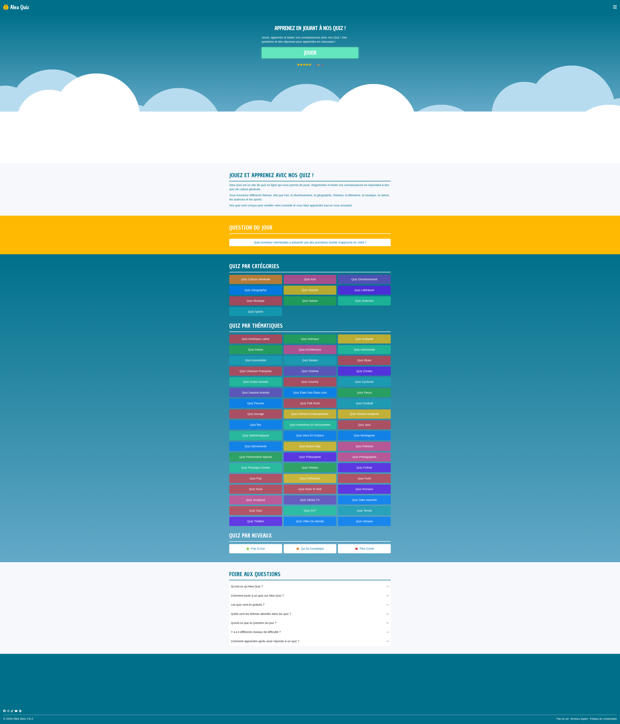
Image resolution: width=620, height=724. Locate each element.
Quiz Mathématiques (255, 435)
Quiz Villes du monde (310, 521)
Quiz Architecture (310, 349)
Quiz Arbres (255, 349)
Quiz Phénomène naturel (255, 457)
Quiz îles (255, 424)
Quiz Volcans (364, 521)
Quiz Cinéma (310, 371)
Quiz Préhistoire (310, 478)
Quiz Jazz (364, 424)
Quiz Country (309, 381)
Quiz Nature (310, 300)
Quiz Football (364, 403)
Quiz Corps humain (255, 381)
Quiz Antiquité (364, 339)
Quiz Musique (255, 300)
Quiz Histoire (310, 290)
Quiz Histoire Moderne (364, 414)
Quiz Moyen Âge (310, 446)
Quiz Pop (256, 478)
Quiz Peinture (364, 446)
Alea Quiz (19, 7)
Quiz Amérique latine (255, 339)
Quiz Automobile (255, 360)
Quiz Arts (310, 279)
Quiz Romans (364, 489)
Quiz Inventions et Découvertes (310, 424)
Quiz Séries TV (310, 500)
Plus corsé (367, 548)
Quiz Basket (310, 360)
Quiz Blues (364, 360)
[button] (310, 65)
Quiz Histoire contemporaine (310, 414)
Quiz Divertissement (364, 279)
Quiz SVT (310, 510)
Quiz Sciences (364, 300)
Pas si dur (258, 548)
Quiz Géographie (256, 290)
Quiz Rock (255, 489)
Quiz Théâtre (255, 521)
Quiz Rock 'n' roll (309, 489)
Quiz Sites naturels (364, 500)
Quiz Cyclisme (364, 381)
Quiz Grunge (255, 414)
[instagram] (8, 711)
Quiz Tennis (364, 510)
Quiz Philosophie (310, 457)
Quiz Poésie (364, 467)
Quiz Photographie (364, 457)
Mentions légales (579, 718)
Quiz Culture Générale (255, 279)
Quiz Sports (255, 311)
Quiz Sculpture (255, 500)
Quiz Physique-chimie (255, 467)
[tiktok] (12, 711)
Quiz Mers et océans (310, 435)
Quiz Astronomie (364, 349)
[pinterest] (20, 711)
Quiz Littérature (364, 290)
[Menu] (615, 7)
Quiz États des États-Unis (310, 392)
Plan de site (563, 718)
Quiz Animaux (310, 339)
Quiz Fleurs (364, 392)
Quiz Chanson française (256, 371)
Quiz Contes (364, 371)
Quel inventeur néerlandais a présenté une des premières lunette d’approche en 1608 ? (310, 242)
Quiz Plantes (310, 467)
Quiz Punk (364, 478)
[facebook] (4, 711)
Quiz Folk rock (310, 403)
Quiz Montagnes (364, 435)
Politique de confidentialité (603, 718)
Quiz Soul (255, 510)
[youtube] (16, 711)
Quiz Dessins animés (255, 392)
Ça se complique (312, 548)
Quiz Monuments (256, 446)
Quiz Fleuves (255, 403)
